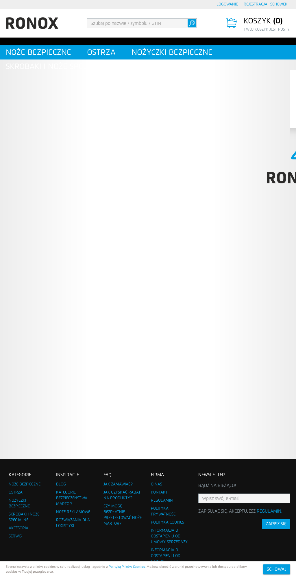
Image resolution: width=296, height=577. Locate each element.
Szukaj (192, 23)
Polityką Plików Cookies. (127, 567)
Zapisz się (276, 523)
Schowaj (276, 569)
